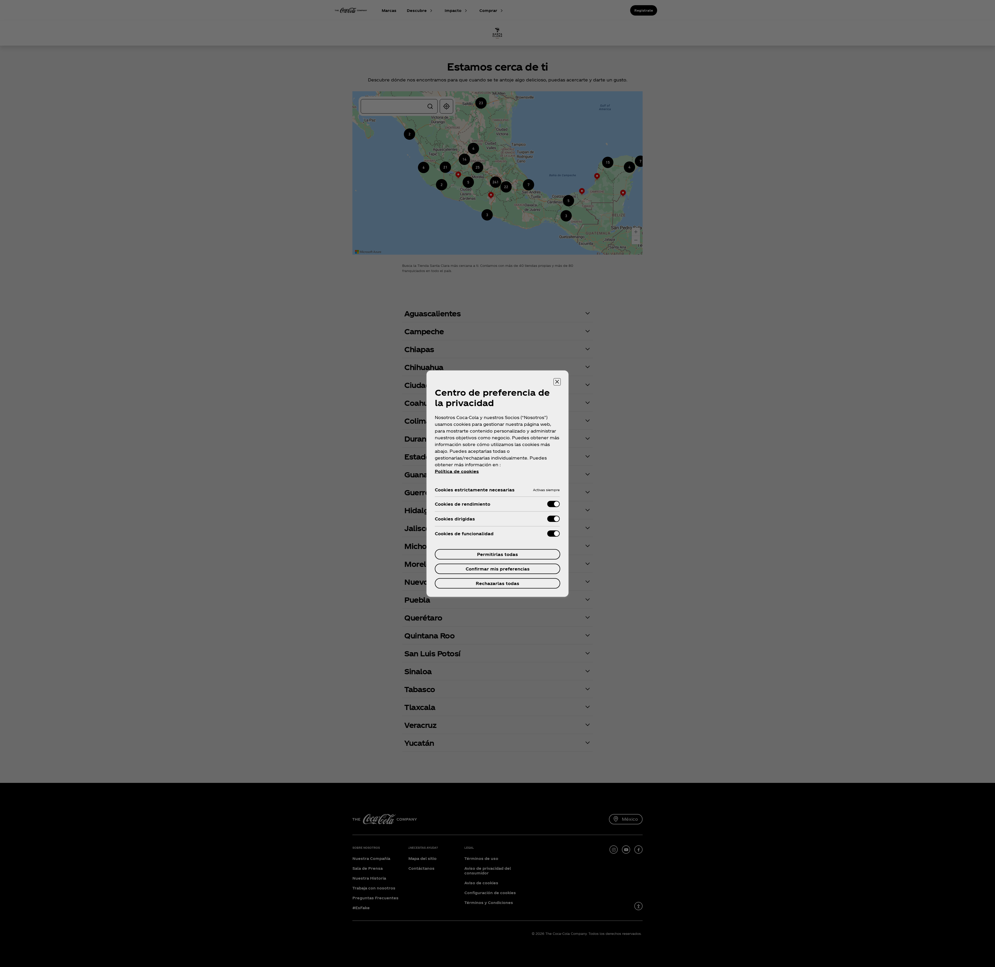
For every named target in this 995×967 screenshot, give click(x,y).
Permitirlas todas (497, 554)
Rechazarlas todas (497, 583)
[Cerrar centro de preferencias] (557, 382)
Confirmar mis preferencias (498, 568)
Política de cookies (457, 471)
